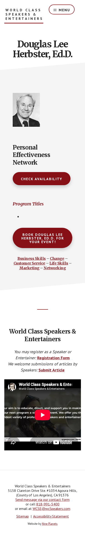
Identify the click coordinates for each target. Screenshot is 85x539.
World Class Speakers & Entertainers (24, 14)
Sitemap (22, 516)
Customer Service (29, 263)
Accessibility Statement (51, 516)
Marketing (29, 268)
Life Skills (58, 263)
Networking (55, 268)
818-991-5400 (47, 504)
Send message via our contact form (42, 499)
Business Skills (31, 258)
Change (57, 258)
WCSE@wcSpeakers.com (51, 508)
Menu (64, 10)
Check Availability (41, 179)
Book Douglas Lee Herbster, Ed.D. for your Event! (42, 238)
